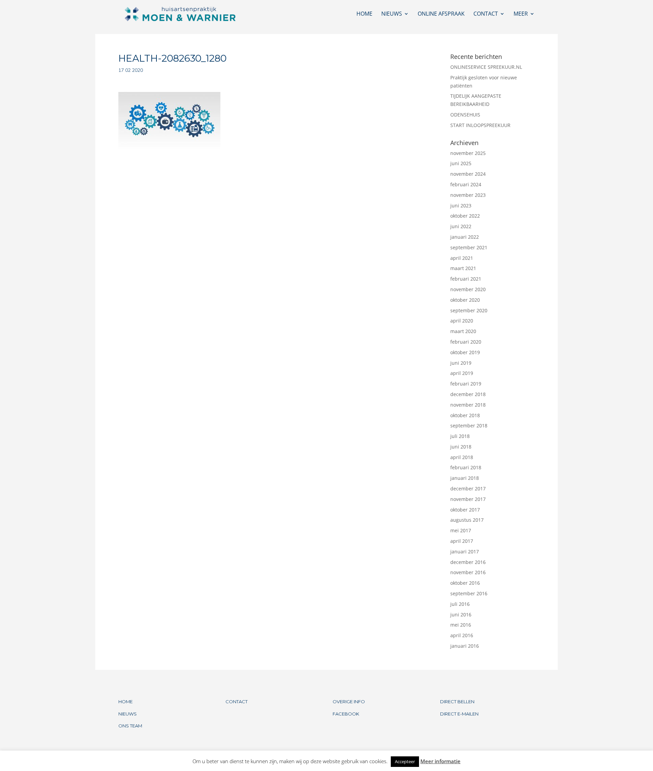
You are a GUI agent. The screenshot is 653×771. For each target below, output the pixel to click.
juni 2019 (460, 363)
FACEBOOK (346, 714)
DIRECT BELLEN (457, 701)
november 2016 (468, 572)
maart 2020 (463, 331)
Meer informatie (440, 761)
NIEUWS (127, 714)
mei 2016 (460, 624)
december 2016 (468, 562)
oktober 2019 (465, 352)
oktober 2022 (465, 216)
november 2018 (468, 405)
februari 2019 (465, 383)
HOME (125, 701)
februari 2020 (465, 342)
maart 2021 (463, 268)
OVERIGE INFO (349, 701)
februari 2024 (465, 184)
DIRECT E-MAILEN (459, 714)
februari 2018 (465, 467)
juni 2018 (460, 446)
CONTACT (236, 701)
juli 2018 (460, 436)
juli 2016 (460, 604)
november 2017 (468, 499)
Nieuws (391, 14)
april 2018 (461, 457)
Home (364, 14)
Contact (485, 14)
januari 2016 (464, 646)
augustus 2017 (467, 520)
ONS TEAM (130, 725)
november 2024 (468, 174)
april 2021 (461, 258)
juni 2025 (460, 163)
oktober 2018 (465, 415)
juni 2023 (460, 205)
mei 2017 (460, 530)
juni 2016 (460, 614)
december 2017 (468, 488)
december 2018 (468, 394)
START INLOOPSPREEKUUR (480, 125)
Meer (521, 14)
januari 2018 (464, 478)
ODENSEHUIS (465, 114)
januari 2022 (464, 237)
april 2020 (461, 320)
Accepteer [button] (405, 761)
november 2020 (468, 289)
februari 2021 (465, 279)
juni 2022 (460, 226)
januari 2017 (464, 551)
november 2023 (468, 195)
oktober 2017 (465, 509)
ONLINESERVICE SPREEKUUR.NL (486, 67)
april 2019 (461, 373)
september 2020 (468, 310)
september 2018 (468, 425)
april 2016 (461, 635)
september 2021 (468, 247)
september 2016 (468, 593)
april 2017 (461, 541)
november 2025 (468, 153)
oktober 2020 (465, 300)
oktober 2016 (465, 583)
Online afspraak (441, 14)
